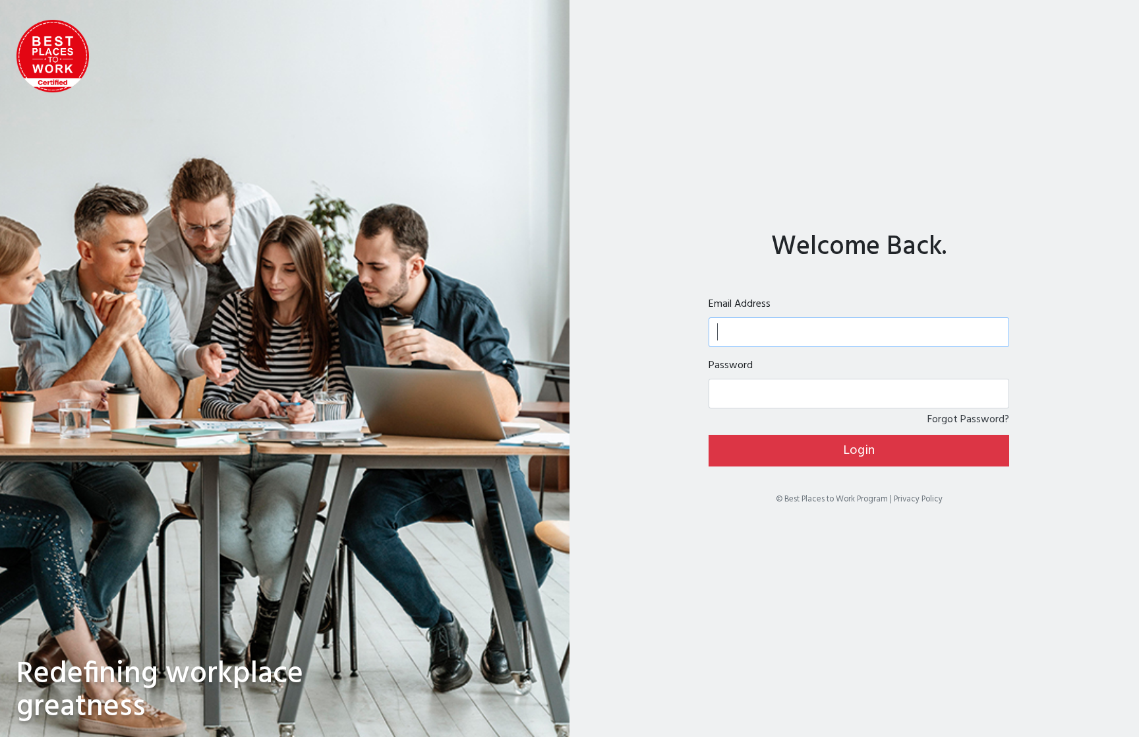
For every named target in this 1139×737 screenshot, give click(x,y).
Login (859, 450)
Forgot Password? (968, 420)
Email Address (740, 304)
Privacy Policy (918, 499)
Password (731, 365)
